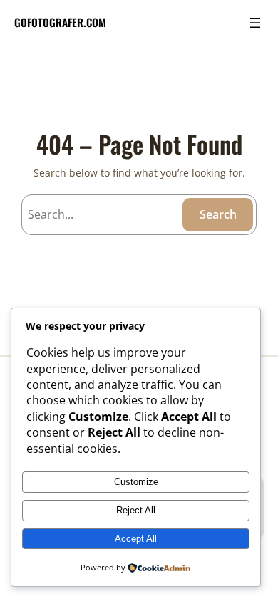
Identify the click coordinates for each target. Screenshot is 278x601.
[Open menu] (255, 22)
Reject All (135, 510)
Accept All (136, 538)
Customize (136, 481)
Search (218, 214)
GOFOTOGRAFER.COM (60, 22)
